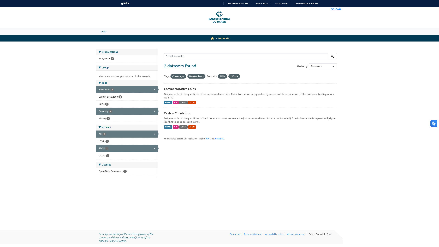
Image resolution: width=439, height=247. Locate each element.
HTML (168, 103)
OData (183, 103)
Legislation (281, 3)
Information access (238, 3)
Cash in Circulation (177, 113)
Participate (262, 3)
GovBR (125, 3)
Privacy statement (253, 234)
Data (103, 31)
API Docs (219, 138)
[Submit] (332, 56)
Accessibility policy (274, 234)
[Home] (212, 38)
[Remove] (183, 76)
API (175, 103)
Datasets (224, 38)
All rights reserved (296, 234)
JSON (192, 103)
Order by (302, 66)
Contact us (235, 234)
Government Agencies (306, 3)
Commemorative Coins (180, 89)
